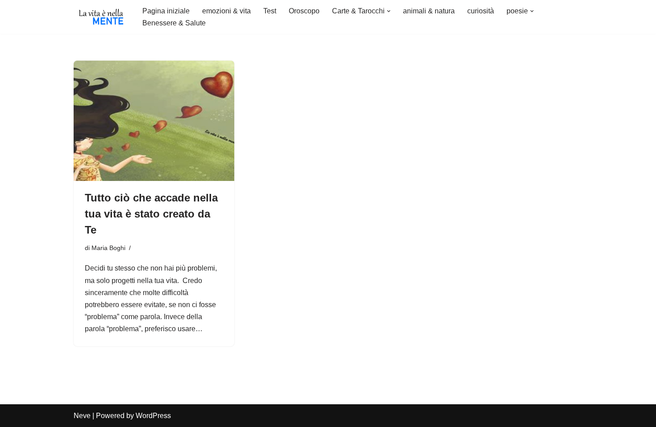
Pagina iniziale (166, 11)
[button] (388, 11)
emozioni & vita (226, 11)
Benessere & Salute (174, 23)
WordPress (153, 415)
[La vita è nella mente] (100, 17)
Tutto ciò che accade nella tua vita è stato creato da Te (151, 214)
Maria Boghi (108, 247)
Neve (82, 415)
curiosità (480, 11)
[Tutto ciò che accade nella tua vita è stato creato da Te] (154, 121)
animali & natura (429, 11)
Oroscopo (304, 11)
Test (269, 11)
